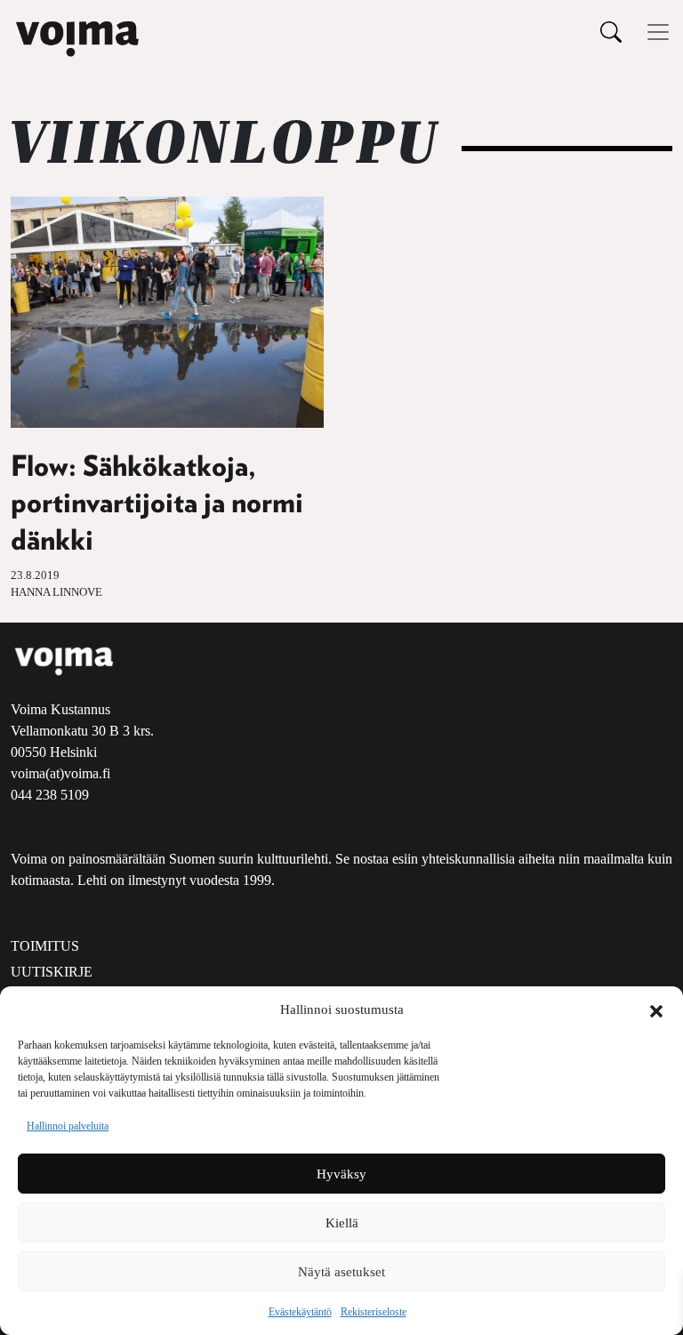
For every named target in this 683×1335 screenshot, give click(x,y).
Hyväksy (341, 1174)
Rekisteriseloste (373, 1312)
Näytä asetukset (341, 1272)
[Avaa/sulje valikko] (658, 32)
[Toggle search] (611, 31)
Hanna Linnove (56, 592)
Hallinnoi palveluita (67, 1126)
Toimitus (45, 945)
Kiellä (341, 1223)
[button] (656, 1009)
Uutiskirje (51, 971)
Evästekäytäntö (300, 1312)
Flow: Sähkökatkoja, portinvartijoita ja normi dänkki (157, 504)
